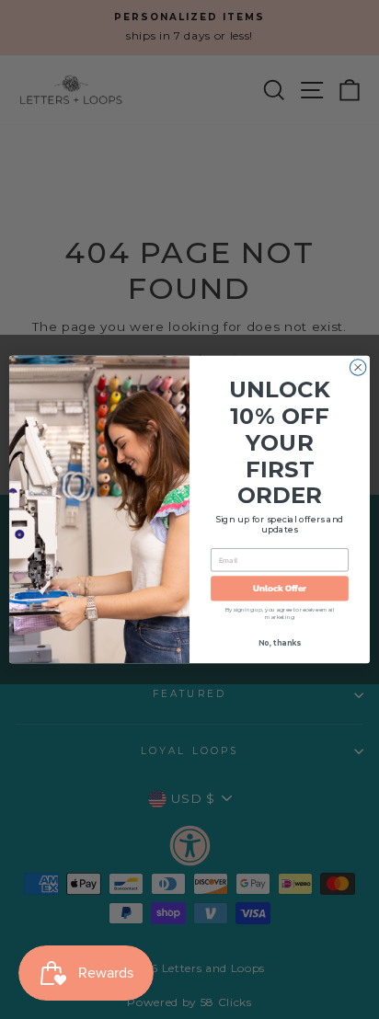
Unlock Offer (280, 588)
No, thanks (279, 642)
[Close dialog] (358, 368)
